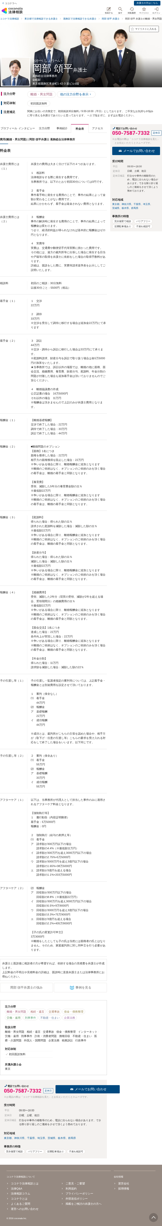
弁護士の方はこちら (147, 3)
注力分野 (44, 128)
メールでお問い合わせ (90, 1089)
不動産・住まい (50, 1017)
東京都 (8, 1138)
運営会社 (123, 1183)
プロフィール (9, 128)
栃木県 (62, 1138)
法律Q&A (16, 1188)
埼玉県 (41, 1138)
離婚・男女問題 (41, 94)
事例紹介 (62, 128)
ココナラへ (11, 3)
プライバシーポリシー (79, 1193)
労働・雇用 (14, 1017)
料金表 (80, 128)
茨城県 (51, 1138)
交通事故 (54, 1011)
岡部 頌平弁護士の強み (26, 987)
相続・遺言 (37, 1011)
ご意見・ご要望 (75, 1183)
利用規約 (71, 1188)
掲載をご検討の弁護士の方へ (84, 1203)
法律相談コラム (20, 1193)
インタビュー (26, 128)
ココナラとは (19, 1198)
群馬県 (72, 1138)
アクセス (97, 128)
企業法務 (69, 1017)
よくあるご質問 (20, 1203)
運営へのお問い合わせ (25, 1208)
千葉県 (31, 1138)
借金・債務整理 (73, 1011)
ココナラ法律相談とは (25, 1183)
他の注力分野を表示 (74, 94)
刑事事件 (30, 1017)
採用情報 (123, 1188)
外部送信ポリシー (77, 1198)
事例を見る (83, 987)
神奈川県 (19, 1138)
